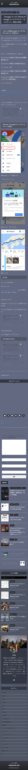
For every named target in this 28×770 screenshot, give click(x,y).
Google (4, 421)
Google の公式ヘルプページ (9, 290)
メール (4, 463)
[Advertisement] (14, 399)
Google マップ (6, 423)
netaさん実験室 (14, 763)
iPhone (8, 421)
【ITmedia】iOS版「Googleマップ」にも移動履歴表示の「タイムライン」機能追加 (14, 93)
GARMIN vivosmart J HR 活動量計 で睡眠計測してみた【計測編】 (17, 492)
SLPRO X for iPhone (15, 375)
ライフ (11, 421)
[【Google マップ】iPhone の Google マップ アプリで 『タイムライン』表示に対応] (15, 415)
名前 (3, 457)
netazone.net (14, 4)
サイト (3, 469)
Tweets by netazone (7, 685)
